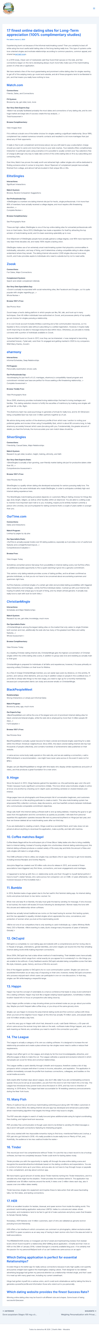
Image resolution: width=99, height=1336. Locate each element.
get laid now (20, 54)
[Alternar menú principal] (94, 8)
